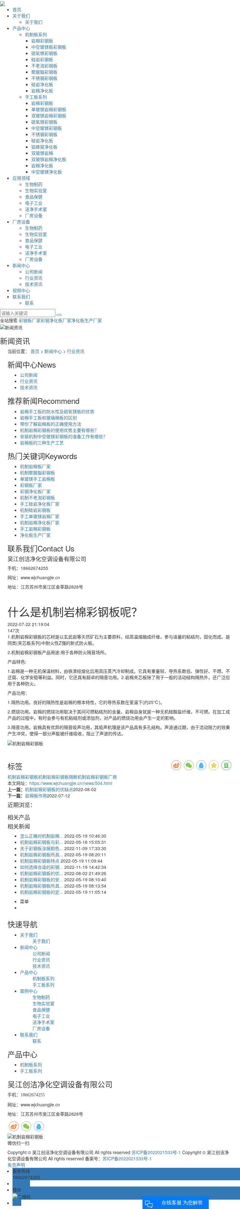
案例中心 (29, 991)
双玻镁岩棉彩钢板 (48, 115)
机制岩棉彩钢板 (23, 777)
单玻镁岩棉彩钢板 (48, 109)
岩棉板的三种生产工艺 (42, 442)
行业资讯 (33, 278)
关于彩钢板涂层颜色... (41, 848)
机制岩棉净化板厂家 (39, 522)
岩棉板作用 (36, 795)
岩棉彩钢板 (42, 40)
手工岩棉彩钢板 (35, 529)
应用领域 (21, 178)
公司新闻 (33, 271)
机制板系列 (36, 34)
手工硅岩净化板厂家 (39, 504)
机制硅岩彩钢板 (35, 510)
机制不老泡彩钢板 (37, 497)
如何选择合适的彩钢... (41, 867)
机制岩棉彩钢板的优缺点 (49, 789)
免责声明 (16, 1165)
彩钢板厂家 (30, 320)
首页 (16, 9)
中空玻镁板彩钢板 (48, 47)
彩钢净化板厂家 (56, 320)
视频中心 (21, 290)
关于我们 (21, 15)
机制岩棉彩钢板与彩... (41, 842)
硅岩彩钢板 (42, 59)
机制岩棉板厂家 (35, 466)
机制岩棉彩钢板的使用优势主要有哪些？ (59, 430)
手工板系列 (36, 97)
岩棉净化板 (42, 90)
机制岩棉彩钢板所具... (41, 854)
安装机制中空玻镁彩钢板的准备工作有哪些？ (64, 436)
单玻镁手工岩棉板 (37, 479)
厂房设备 (33, 215)
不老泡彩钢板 (44, 65)
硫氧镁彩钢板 (44, 53)
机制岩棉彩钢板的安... (41, 879)
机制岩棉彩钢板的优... (41, 873)
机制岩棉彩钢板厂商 (97, 777)
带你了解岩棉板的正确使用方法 (50, 424)
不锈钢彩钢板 (44, 78)
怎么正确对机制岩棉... (41, 836)
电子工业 (33, 203)
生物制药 (33, 184)
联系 (29, 303)
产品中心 (21, 28)
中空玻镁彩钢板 (46, 128)
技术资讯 (33, 284)
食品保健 (33, 196)
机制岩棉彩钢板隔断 (58, 777)
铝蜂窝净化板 (44, 147)
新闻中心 (21, 265)
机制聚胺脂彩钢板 (37, 472)
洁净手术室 (36, 209)
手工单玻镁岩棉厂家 (39, 516)
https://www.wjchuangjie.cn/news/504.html (70, 783)
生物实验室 (36, 190)
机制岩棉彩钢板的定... (41, 892)
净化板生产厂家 (86, 320)
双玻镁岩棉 (42, 153)
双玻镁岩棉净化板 (48, 159)
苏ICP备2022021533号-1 (156, 1152)
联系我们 (21, 296)
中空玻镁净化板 (46, 172)
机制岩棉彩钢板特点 (39, 861)
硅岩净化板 (42, 84)
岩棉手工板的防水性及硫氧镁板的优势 (57, 411)
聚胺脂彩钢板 (44, 72)
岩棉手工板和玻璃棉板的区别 (48, 417)
